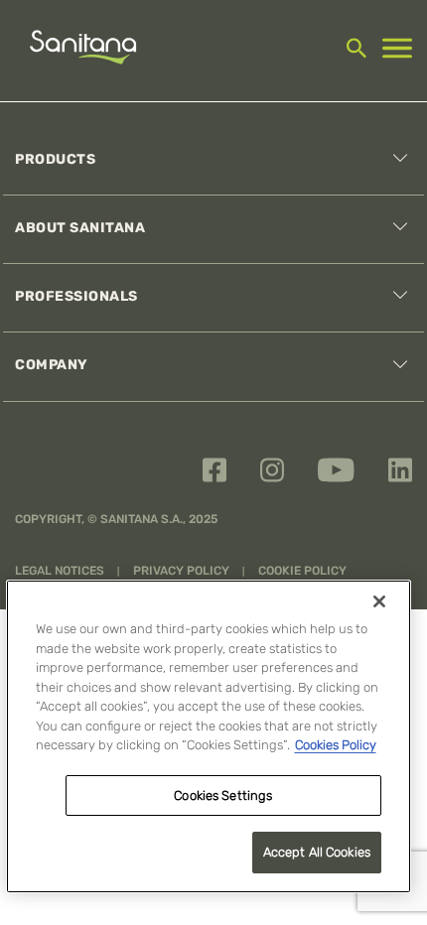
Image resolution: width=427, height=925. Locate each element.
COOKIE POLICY (302, 571)
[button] (391, 161)
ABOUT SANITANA (80, 227)
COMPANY (51, 364)
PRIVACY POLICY (182, 571)
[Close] (379, 601)
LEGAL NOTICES (61, 571)
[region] (209, 736)
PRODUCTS (55, 159)
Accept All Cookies (316, 852)
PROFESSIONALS (76, 296)
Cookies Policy (335, 744)
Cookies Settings (223, 795)
